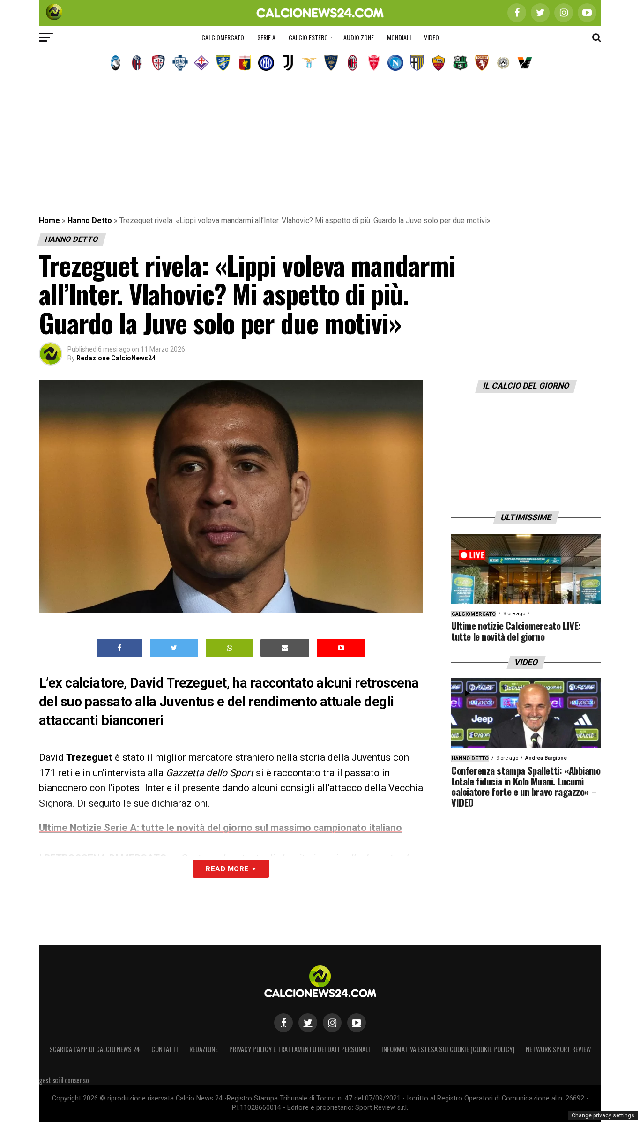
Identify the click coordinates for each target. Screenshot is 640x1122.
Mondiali (399, 37)
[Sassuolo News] (460, 63)
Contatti (164, 1049)
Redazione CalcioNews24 (116, 358)
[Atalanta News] (115, 63)
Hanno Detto (89, 220)
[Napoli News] (395, 63)
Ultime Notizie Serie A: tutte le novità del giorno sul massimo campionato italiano (220, 827)
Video (431, 37)
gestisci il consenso (64, 1080)
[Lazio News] (309, 63)
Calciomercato (222, 37)
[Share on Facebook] (120, 647)
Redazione (203, 1049)
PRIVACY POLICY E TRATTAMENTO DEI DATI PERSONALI (299, 1049)
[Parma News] (417, 63)
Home (49, 220)
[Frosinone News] (223, 63)
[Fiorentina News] (201, 63)
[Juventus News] (287, 63)
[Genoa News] (244, 63)
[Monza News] (374, 63)
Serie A (266, 37)
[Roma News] (438, 63)
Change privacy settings (603, 1115)
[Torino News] (481, 63)
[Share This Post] (229, 647)
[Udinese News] (503, 63)
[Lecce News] (331, 63)
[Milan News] (352, 63)
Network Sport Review (558, 1049)
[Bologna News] (137, 63)
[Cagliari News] (158, 63)
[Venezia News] (525, 63)
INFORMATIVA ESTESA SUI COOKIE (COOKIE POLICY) (447, 1049)
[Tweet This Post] (174, 647)
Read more (227, 869)
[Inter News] (266, 63)
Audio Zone (358, 37)
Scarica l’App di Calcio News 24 (94, 1049)
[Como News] (180, 63)
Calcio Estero (308, 37)
